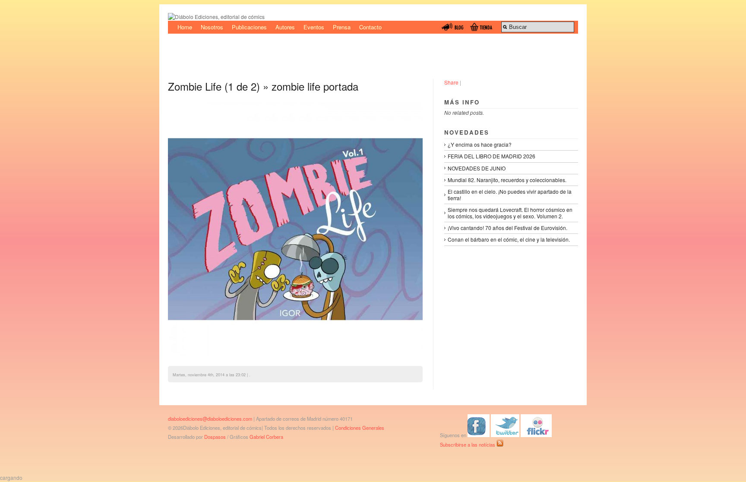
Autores (285, 27)
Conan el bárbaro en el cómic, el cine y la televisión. (509, 239)
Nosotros (212, 27)
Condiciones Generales (359, 427)
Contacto (370, 27)
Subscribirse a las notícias (468, 444)
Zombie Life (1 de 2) (214, 86)
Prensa (342, 27)
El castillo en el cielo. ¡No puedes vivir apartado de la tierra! (510, 194)
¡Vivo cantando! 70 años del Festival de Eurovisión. (507, 227)
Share (451, 82)
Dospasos (215, 436)
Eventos (313, 27)
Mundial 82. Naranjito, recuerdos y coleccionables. (507, 179)
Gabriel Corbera (266, 436)
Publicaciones (249, 27)
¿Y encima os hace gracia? (480, 144)
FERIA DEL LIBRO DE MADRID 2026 (491, 156)
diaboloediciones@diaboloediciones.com (210, 418)
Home (184, 27)
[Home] (216, 16)
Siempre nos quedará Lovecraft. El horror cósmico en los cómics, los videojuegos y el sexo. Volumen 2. (510, 212)
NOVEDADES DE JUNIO (477, 168)
